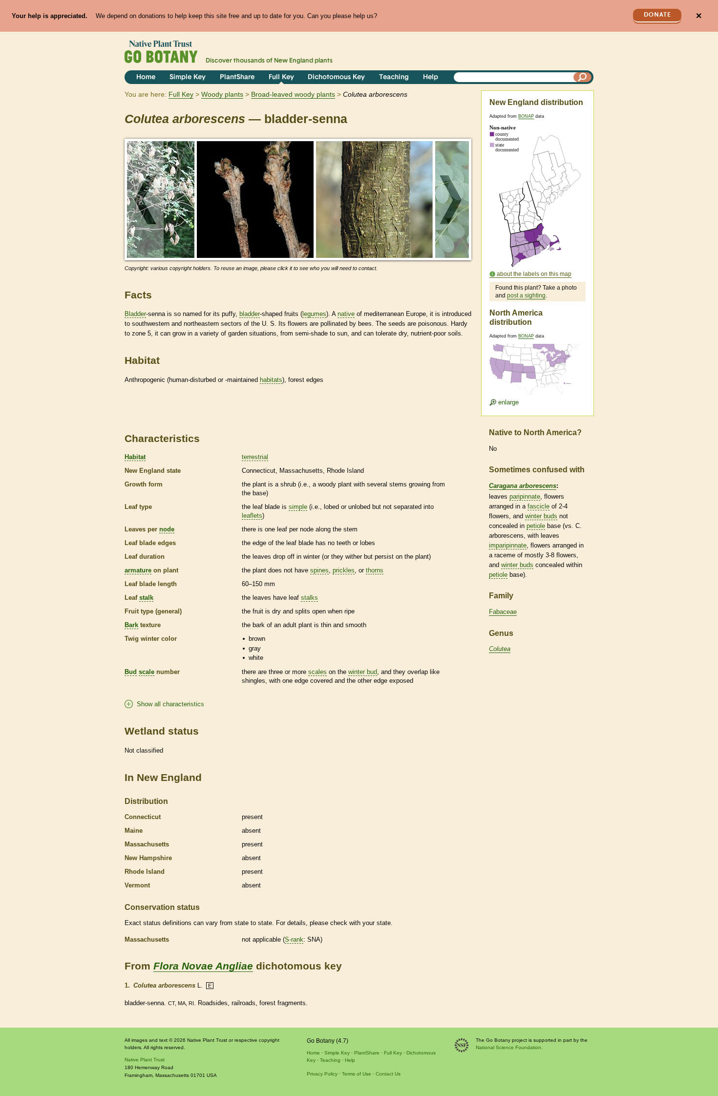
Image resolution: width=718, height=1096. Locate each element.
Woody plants (222, 94)
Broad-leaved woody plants (293, 94)
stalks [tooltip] (309, 597)
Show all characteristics (170, 704)
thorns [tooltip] (374, 570)
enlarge (507, 402)
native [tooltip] (346, 313)
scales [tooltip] (317, 671)
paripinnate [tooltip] (524, 496)
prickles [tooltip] (344, 570)
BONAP (526, 116)
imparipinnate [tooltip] (508, 545)
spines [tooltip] (319, 570)
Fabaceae (503, 611)
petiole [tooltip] (536, 525)
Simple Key (187, 77)
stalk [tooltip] (146, 597)
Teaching (394, 77)
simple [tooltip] (298, 506)
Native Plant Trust (145, 1059)
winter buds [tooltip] (541, 516)
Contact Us (388, 1073)
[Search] (582, 77)
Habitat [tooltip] (135, 457)
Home (145, 77)
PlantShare (237, 77)
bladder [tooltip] (249, 313)
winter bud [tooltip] (362, 671)
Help (430, 77)
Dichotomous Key (336, 77)
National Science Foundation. (509, 1047)
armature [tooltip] (138, 570)
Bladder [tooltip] (135, 313)
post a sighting (526, 295)
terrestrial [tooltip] (255, 457)
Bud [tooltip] (131, 671)
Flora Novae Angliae (203, 965)
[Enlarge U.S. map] (537, 363)
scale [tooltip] (146, 671)
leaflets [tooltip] (252, 515)
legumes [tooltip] (314, 313)
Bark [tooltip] (131, 625)
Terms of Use (356, 1073)
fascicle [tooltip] (538, 506)
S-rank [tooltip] (294, 939)
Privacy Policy (322, 1073)
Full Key (281, 77)
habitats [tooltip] (271, 379)
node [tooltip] (166, 529)
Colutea (499, 649)
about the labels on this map (534, 274)
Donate (657, 15)
